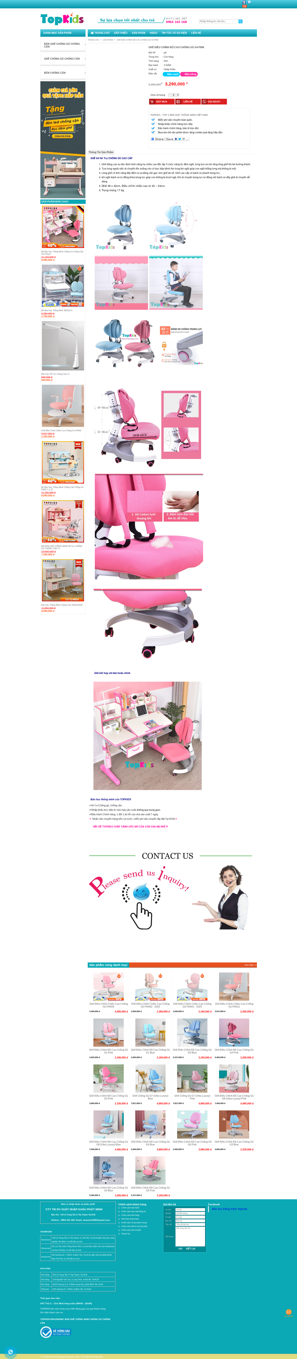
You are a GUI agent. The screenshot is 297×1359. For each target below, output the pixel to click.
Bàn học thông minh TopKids (229, 1209)
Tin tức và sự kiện (174, 33)
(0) (244, 6)
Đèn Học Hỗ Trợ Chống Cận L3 (55, 374)
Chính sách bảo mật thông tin (133, 1211)
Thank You (125, 1234)
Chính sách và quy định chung (134, 1223)
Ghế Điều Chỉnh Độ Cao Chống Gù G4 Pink (138, 40)
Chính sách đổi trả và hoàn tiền (134, 1226)
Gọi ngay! (214, 101)
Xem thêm (249, 965)
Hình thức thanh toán (130, 1219)
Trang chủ (102, 33)
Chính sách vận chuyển (131, 1230)
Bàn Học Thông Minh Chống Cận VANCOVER (61, 605)
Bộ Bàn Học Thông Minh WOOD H (56, 310)
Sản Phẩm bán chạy (55, 201)
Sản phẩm (138, 33)
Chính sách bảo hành (130, 1208)
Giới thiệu (120, 33)
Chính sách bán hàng (130, 1215)
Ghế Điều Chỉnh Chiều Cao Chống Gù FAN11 (61, 430)
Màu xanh (173, 74)
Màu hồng (190, 74)
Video (153, 33)
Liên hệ (196, 33)
